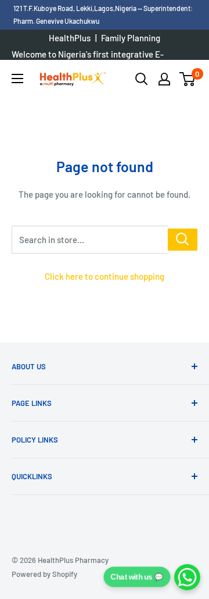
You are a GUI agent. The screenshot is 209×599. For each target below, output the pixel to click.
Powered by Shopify (44, 574)
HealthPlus (70, 38)
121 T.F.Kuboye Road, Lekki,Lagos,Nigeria (75, 8)
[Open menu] (17, 78)
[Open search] (141, 79)
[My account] (164, 79)
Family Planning (130, 38)
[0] (188, 79)
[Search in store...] (182, 240)
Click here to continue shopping (104, 276)
